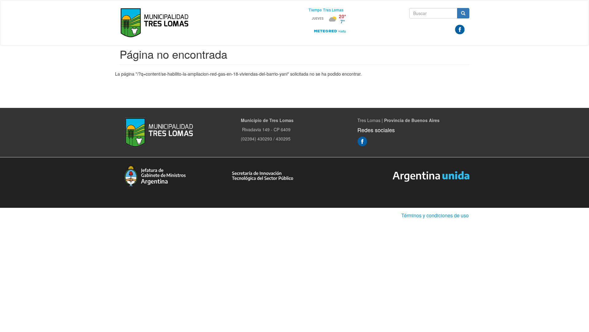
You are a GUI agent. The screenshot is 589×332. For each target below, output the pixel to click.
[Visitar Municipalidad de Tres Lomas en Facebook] (460, 29)
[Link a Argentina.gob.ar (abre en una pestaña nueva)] (431, 176)
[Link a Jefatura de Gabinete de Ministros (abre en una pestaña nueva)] (155, 175)
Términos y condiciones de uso (435, 215)
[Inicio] (156, 23)
